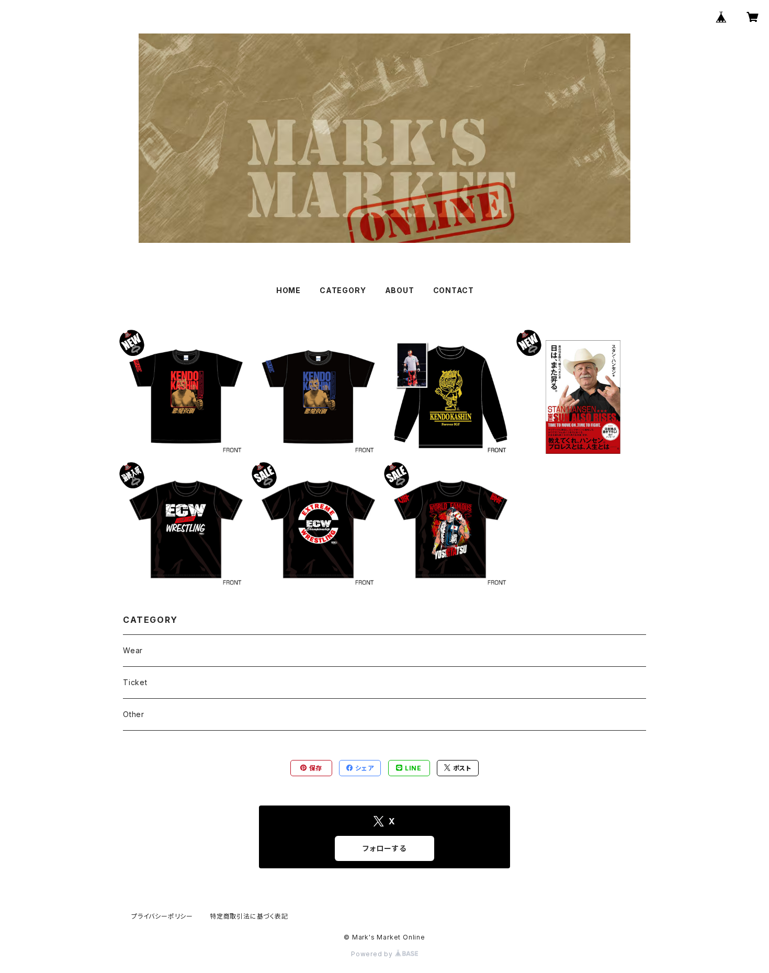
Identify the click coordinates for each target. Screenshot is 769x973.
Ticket (135, 682)
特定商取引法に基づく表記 (249, 916)
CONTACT (453, 290)
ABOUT (399, 290)
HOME (288, 290)
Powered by (373, 954)
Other (133, 714)
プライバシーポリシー (162, 916)
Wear (133, 650)
